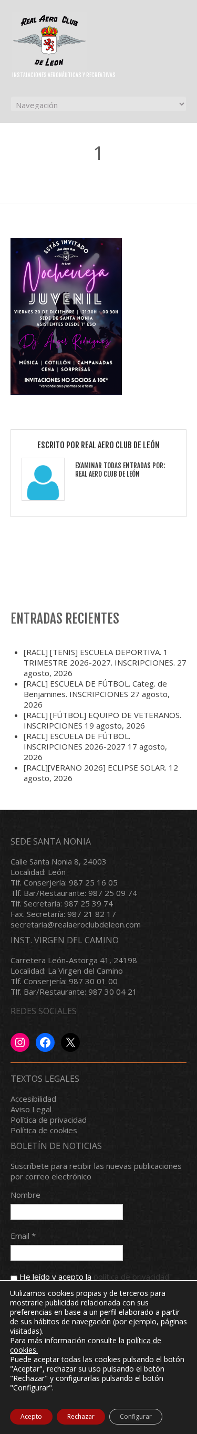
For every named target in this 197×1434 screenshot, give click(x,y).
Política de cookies (44, 1130)
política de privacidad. (132, 1276)
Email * (23, 1235)
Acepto (31, 1416)
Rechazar (81, 1416)
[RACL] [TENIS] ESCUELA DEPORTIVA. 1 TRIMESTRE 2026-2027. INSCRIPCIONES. (99, 657)
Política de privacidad (49, 1119)
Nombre (25, 1194)
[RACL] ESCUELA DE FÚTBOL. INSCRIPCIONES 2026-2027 (77, 741)
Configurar (136, 1416)
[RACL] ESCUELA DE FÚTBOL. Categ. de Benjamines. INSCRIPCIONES (95, 688)
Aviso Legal (31, 1109)
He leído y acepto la (94, 1276)
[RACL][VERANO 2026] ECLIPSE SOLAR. (95, 767)
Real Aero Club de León (120, 445)
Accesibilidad (33, 1098)
